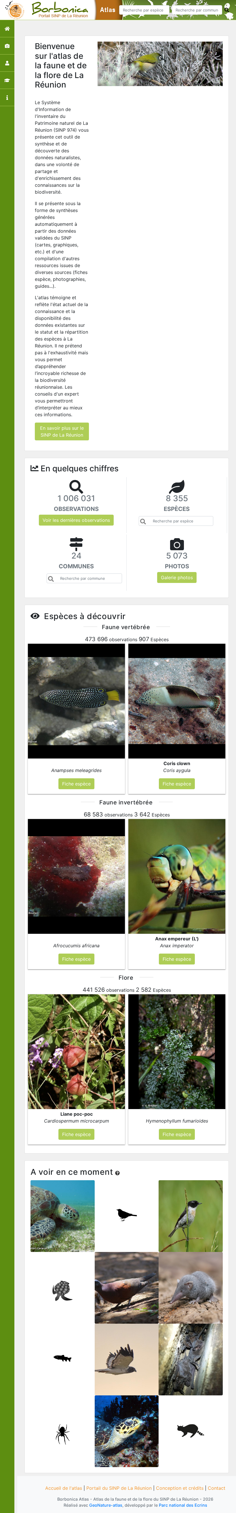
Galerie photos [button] (177, 577)
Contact (216, 1488)
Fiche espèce (62, 1220)
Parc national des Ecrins (183, 1505)
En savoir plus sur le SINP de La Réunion (62, 431)
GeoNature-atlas (105, 1505)
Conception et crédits (179, 1488)
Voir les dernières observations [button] (76, 520)
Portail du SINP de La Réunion (119, 1488)
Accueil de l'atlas (63, 1488)
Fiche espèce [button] (76, 784)
